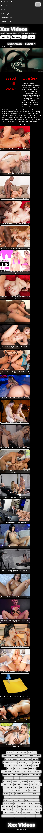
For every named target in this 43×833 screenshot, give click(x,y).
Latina (6, 791)
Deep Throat (17, 775)
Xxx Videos (13, 29)
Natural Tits (35, 794)
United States (19, 816)
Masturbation (35, 97)
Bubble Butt (18, 765)
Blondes (6, 762)
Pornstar (20, 800)
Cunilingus (37, 772)
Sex (3, 806)
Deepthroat (7, 775)
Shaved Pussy (22, 806)
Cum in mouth (7, 772)
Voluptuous (30, 816)
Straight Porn (27, 809)
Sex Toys (9, 806)
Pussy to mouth (32, 101)
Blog (24, 37)
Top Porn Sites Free (7, 2)
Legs (11, 791)
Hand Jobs (25, 784)
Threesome (26, 813)
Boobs (29, 762)
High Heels (15, 787)
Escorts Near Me (6, 6)
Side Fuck (25, 104)
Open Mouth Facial (26, 797)
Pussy (37, 800)
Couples (17, 768)
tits (33, 813)
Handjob (34, 93)
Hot (21, 787)
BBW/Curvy (30, 756)
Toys (37, 813)
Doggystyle (30, 91)
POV (26, 800)
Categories (5, 37)
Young (38, 816)
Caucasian (27, 765)
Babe (15, 756)
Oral (36, 797)
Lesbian (17, 791)
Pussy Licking (8, 803)
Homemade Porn (6, 18)
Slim (30, 806)
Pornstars (16, 37)
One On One (14, 797)
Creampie (32, 768)
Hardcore (25, 95)
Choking (37, 86)
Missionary (25, 99)
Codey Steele (26, 87)
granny (4, 784)
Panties (6, 800)
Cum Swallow (26, 772)
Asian (30, 753)
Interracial (29, 787)
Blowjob (24, 86)
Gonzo (37, 781)
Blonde (35, 759)
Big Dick (30, 84)
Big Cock (8, 759)
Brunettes (8, 765)
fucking (24, 781)
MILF (12, 794)
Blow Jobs (22, 762)
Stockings (17, 809)
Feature (28, 93)
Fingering (16, 781)
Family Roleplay (32, 778)
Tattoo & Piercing (10, 813)
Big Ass (38, 756)
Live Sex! (31, 78)
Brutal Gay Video (6, 14)
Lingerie (37, 95)
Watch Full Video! (11, 83)
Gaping (30, 781)
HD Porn (6, 787)
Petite (13, 800)
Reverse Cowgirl (27, 102)
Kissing (31, 95)
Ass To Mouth (7, 756)
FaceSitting (9, 778)
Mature (6, 794)
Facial (16, 778)
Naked (27, 794)
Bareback (22, 756)
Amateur (10, 753)
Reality (29, 803)
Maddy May (26, 97)
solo (3, 809)
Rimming (37, 803)
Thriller (36, 104)
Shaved (35, 102)
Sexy (15, 806)
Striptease (37, 809)
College (35, 765)
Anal (16, 753)
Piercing (32, 99)
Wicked (30, 107)
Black (29, 759)
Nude (6, 797)
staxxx (9, 809)
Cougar (10, 768)
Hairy (11, 784)
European (36, 775)
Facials (22, 778)
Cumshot (30, 89)
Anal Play (23, 753)
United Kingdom (7, 816)
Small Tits (37, 806)
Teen (19, 813)
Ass (35, 753)
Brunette (31, 86)
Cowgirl (33, 87)
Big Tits (35, 84)
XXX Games (4, 10)
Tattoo (31, 104)
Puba (31, 800)
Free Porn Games (6, 22)
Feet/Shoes (7, 781)
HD (40, 784)
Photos (31, 37)
